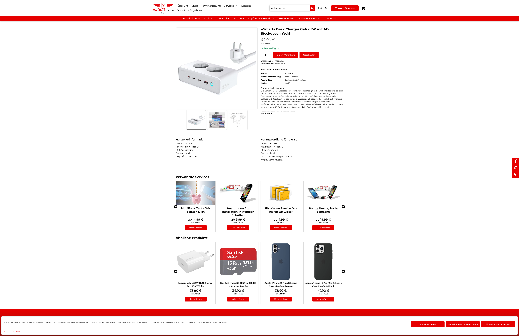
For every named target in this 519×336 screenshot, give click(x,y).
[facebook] (515, 161)
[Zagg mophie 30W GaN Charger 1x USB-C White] (195, 261)
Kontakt (246, 5)
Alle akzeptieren (428, 324)
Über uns (182, 5)
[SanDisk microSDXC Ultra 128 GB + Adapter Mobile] (238, 261)
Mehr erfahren (195, 228)
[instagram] (515, 168)
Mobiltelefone (191, 18)
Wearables (223, 18)
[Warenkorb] (363, 8)
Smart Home (286, 18)
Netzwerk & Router (309, 18)
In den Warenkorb (286, 55)
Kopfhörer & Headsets (261, 18)
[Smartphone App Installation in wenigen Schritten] (238, 193)
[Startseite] (163, 8)
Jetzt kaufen (309, 55)
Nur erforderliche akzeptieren (463, 324)
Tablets (208, 18)
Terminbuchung (211, 5)
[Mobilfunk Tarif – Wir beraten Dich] (195, 193)
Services (229, 5)
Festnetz (239, 18)
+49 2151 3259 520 (326, 8)
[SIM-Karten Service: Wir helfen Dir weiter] (281, 193)
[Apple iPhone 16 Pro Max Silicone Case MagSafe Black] (323, 261)
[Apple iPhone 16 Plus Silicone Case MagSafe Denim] (280, 261)
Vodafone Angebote (189, 10)
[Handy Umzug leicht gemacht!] (323, 193)
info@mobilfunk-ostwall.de (320, 8)
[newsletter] (515, 174)
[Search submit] (312, 8)
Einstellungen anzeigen (498, 324)
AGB (18, 331)
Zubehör (330, 18)
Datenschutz (9, 331)
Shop (195, 5)
